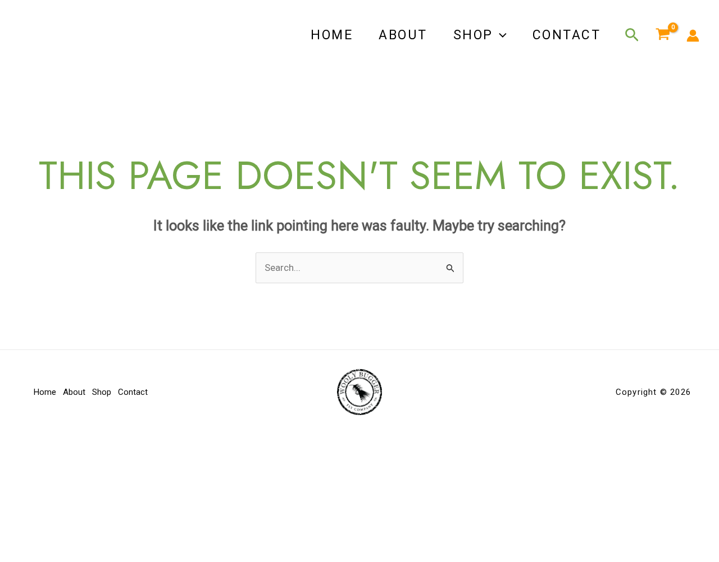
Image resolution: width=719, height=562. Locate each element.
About (403, 35)
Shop (473, 35)
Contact (567, 35)
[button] (500, 35)
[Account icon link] (692, 35)
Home (332, 35)
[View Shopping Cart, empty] (662, 35)
